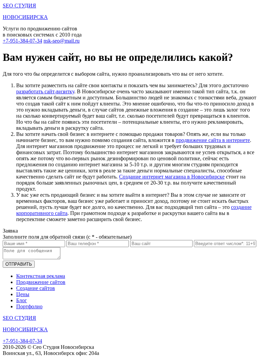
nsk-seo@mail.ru (62, 41)
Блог (21, 300)
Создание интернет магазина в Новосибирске (172, 177)
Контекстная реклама (40, 276)
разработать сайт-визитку (45, 91)
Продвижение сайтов (40, 282)
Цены (22, 294)
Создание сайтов (35, 288)
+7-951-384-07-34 (22, 41)
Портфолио (29, 306)
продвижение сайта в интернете (213, 140)
